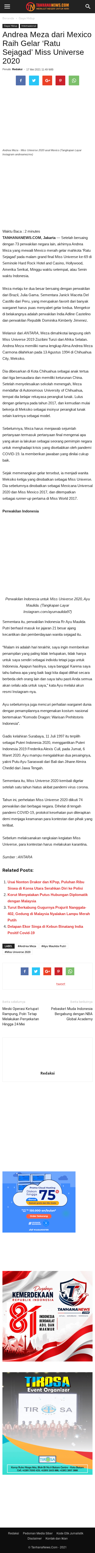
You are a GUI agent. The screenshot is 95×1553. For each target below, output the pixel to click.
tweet (60, 984)
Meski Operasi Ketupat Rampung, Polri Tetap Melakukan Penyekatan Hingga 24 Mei (20, 1016)
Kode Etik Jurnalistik (70, 1533)
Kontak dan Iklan (57, 1538)
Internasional (28, 25)
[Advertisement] (47, 1128)
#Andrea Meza (27, 946)
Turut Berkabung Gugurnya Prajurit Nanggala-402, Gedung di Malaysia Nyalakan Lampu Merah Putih (49, 913)
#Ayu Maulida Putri (53, 946)
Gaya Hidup (27, 18)
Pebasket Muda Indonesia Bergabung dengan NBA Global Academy (72, 1014)
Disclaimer (35, 1538)
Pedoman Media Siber (38, 1533)
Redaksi (17, 69)
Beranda (8, 18)
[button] (88, 6)
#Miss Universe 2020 (17, 952)
